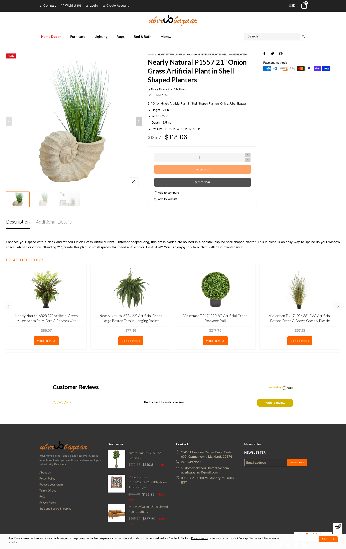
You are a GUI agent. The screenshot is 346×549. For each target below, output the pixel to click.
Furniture (77, 36)
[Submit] (303, 36)
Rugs (121, 36)
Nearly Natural (159, 90)
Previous (8, 306)
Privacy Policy (47, 503)
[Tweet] (272, 54)
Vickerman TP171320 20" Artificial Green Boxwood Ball (215, 318)
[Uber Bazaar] (173, 20)
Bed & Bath (142, 36)
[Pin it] (281, 54)
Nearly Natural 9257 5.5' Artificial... (145, 455)
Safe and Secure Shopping (55, 509)
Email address (256, 462)
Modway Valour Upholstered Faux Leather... (148, 509)
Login (94, 5)
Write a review (275, 402)
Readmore (60, 464)
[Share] (264, 54)
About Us (45, 472)
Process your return (51, 485)
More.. (166, 36)
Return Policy (47, 478)
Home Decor (51, 36)
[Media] (134, 181)
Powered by (274, 387)
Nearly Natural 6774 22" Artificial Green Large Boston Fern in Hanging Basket (130, 318)
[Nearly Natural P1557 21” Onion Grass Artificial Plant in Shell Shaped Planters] (74, 121)
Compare (49, 5)
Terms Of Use (47, 491)
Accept (328, 539)
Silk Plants (180, 90)
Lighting (101, 36)
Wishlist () (73, 5)
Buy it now (202, 182)
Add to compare (168, 192)
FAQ (42, 497)
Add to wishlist (167, 199)
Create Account (118, 5)
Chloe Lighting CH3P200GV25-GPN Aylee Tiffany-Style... (148, 482)
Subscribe (297, 463)
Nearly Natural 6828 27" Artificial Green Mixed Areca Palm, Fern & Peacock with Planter (46, 318)
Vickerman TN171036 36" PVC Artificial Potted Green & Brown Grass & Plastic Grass (300, 318)
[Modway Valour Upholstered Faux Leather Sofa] (117, 515)
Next (338, 306)
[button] (9, 121)
